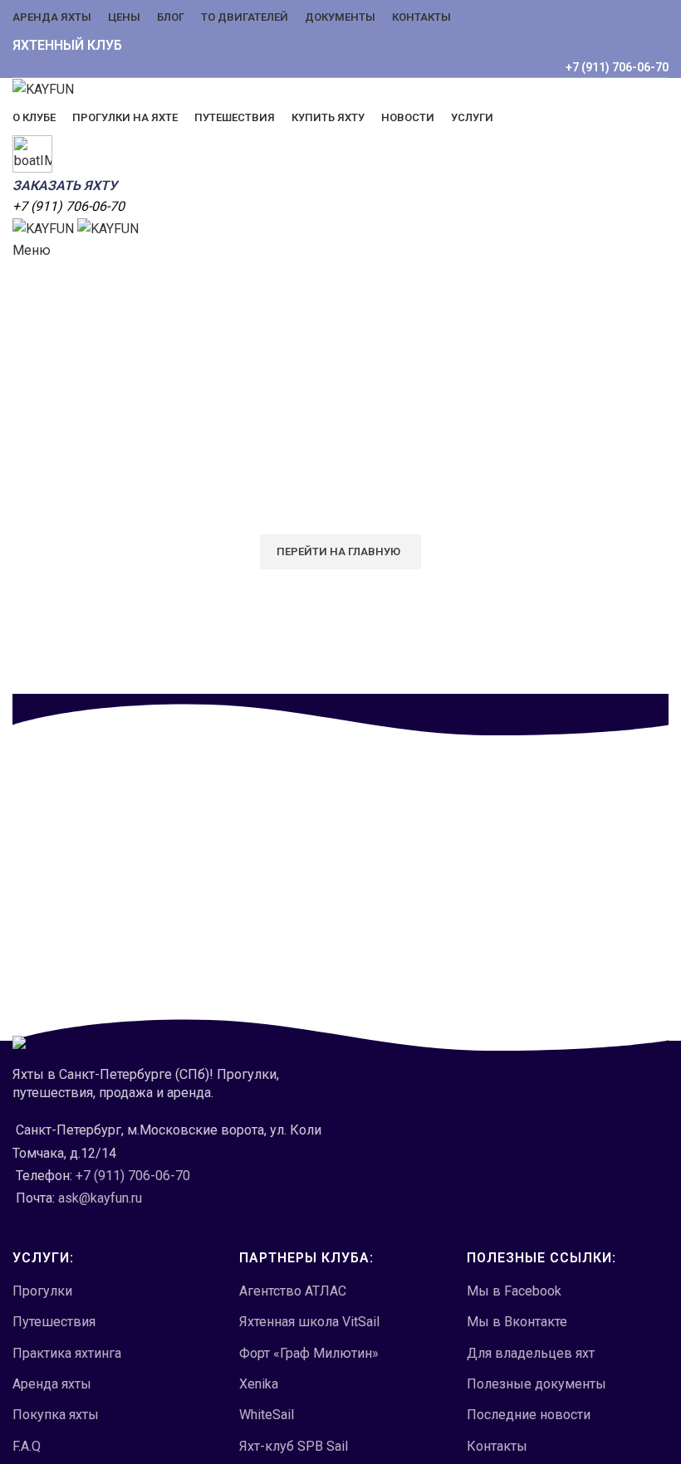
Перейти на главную (338, 551)
